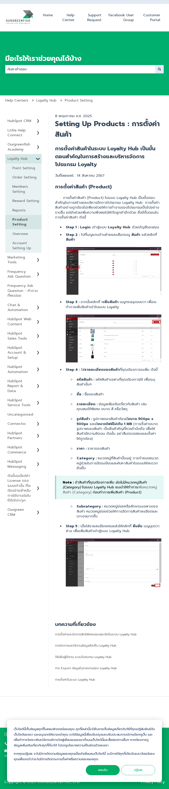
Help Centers (16, 100)
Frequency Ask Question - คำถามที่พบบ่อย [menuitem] (22, 290)
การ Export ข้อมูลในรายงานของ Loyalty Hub (86, 668)
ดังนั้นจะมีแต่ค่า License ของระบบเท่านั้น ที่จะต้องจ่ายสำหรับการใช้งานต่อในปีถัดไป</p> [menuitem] (19, 488)
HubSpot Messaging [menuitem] (16, 464)
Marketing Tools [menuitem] (16, 260)
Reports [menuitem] (19, 210)
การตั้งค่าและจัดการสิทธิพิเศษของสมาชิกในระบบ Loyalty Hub (96, 634)
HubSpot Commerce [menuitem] (16, 450)
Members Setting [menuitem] (20, 189)
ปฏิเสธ (138, 770)
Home (48, 15)
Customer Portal (151, 18)
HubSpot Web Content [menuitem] (19, 321)
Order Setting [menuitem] (24, 177)
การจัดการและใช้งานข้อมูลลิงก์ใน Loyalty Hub (85, 645)
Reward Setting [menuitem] (25, 201)
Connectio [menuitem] (16, 423)
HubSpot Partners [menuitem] (14, 436)
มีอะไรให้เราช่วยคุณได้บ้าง (43, 58)
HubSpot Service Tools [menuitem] (18, 403)
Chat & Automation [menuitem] (17, 307)
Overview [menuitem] (20, 233)
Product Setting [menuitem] (20, 222)
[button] (38, 121)
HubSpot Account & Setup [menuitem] (16, 352)
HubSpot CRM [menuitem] (19, 121)
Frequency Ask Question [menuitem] (19, 274)
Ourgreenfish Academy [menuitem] (18, 147)
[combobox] (80, 69)
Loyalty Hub (46, 100)
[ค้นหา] (159, 69)
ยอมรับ (103, 770)
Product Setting (79, 100)
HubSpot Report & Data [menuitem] (15, 386)
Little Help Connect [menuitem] (16, 133)
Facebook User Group (121, 18)
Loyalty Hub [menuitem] (17, 158)
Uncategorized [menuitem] (20, 414)
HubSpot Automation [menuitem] (17, 369)
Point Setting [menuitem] (23, 168)
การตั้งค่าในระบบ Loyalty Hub (75, 679)
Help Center (68, 18)
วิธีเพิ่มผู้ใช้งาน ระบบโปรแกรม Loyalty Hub (83, 657)
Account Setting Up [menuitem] (21, 245)
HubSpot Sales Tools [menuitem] (17, 336)
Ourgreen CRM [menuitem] (15, 512)
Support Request (94, 18)
